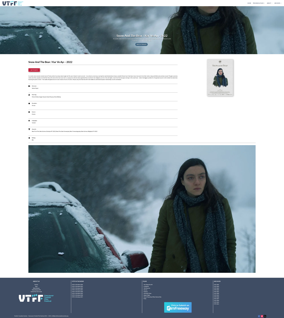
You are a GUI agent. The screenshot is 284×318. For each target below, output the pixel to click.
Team (36, 272)
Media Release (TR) (36, 275)
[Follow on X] (265, 302)
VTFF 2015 (216, 288)
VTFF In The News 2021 (77, 275)
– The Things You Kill (148, 270)
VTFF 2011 (216, 289)
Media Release (36, 274)
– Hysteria (145, 277)
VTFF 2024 (216, 272)
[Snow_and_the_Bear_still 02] (142, 258)
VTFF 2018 (216, 282)
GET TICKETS (34, 70)
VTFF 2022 (216, 275)
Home (249, 3)
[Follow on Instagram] (262, 302)
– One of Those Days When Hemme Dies (152, 282)
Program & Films (258, 3)
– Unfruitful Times (147, 279)
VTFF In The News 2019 (77, 279)
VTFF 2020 (216, 279)
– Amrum (145, 275)
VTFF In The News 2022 (77, 274)
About (269, 3)
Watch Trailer (141, 44)
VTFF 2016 (216, 286)
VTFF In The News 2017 (77, 282)
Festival (36, 270)
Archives (277, 3)
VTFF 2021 (216, 277)
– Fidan (144, 284)
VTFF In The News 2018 (77, 281)
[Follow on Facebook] (259, 302)
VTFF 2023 (216, 274)
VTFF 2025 (216, 270)
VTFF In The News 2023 (77, 272)
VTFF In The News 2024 (77, 270)
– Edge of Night (146, 281)
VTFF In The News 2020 (77, 277)
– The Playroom (146, 274)
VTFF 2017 (216, 284)
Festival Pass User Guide (36, 277)
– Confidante (146, 272)
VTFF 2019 (216, 281)
